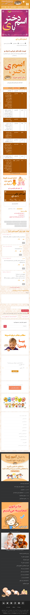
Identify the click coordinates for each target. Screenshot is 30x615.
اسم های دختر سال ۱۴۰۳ (19, 486)
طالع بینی (24, 442)
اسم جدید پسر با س (25, 574)
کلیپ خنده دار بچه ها (11, 550)
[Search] (5, 326)
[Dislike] (19, 239)
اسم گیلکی (24, 430)
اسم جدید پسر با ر (25, 577)
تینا (20, 364)
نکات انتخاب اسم (23, 415)
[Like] (23, 239)
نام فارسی (15, 43)
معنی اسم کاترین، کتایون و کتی (22, 565)
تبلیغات (13, 607)
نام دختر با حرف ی (10, 223)
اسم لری (24, 424)
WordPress (5, 613)
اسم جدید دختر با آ (25, 562)
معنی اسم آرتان (23, 498)
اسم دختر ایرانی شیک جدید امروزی (16, 217)
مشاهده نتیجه (14, 372)
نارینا (20, 368)
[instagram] (5, 7)
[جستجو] (8, 7)
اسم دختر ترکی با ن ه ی (19, 213)
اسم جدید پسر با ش (25, 571)
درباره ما (19, 607)
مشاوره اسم (13, 7)
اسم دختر (20, 7)
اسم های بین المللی (22, 433)
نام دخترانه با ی (17, 226)
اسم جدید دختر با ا (25, 556)
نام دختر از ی (16, 223)
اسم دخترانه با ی (23, 223)
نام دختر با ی (24, 226)
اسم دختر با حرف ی (8, 221)
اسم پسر (26, 7)
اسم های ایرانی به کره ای (18, 492)
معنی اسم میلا (26, 559)
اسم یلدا (10, 153)
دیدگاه (27, 292)
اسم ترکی (24, 418)
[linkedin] (3, 603)
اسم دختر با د (21, 215)
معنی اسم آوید (26, 583)
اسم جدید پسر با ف (25, 568)
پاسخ (23, 242)
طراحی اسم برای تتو (22, 445)
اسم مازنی (24, 427)
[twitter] (7, 603)
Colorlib (14, 613)
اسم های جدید (23, 439)
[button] (3, 368)
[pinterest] (11, 603)
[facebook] (15, 603)
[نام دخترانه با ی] (15, 195)
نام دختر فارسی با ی (14, 188)
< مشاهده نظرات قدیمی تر (15, 287)
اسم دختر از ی (23, 221)
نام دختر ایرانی (20, 45)
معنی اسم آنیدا (22, 495)
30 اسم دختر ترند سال (24, 580)
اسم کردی (24, 421)
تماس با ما (8, 607)
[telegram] (19, 603)
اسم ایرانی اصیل (7, 43)
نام (28, 305)
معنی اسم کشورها (22, 436)
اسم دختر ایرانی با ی (16, 221)
